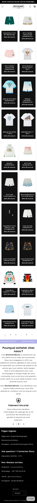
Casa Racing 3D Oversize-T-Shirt (27, 322)
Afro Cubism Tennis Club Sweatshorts (9, 67)
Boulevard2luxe (13, 500)
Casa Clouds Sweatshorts (27, 226)
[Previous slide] (13, 424)
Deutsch (17, 493)
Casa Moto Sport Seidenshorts (27, 291)
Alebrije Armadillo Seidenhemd (9, 99)
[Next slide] (23, 424)
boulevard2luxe (17, 467)
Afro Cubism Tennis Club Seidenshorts (27, 34)
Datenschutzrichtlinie (9, 440)
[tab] (17, 424)
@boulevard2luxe (15, 477)
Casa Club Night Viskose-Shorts (9, 259)
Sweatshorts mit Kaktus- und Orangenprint (9, 227)
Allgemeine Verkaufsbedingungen (14, 436)
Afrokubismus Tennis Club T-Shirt (27, 67)
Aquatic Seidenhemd (9, 164)
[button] (2, 6)
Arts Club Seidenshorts (27, 164)
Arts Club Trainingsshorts (9, 195)
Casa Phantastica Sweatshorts (9, 322)
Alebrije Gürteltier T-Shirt (9, 132)
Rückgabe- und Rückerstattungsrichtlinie (17, 444)
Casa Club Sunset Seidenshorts (27, 259)
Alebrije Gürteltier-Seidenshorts (27, 100)
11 (26, 335)
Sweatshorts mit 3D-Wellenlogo (9, 34)
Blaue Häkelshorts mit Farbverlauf (27, 195)
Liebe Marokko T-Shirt (27, 132)
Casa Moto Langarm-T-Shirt (9, 291)
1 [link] (5, 335)
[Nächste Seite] (32, 334)
